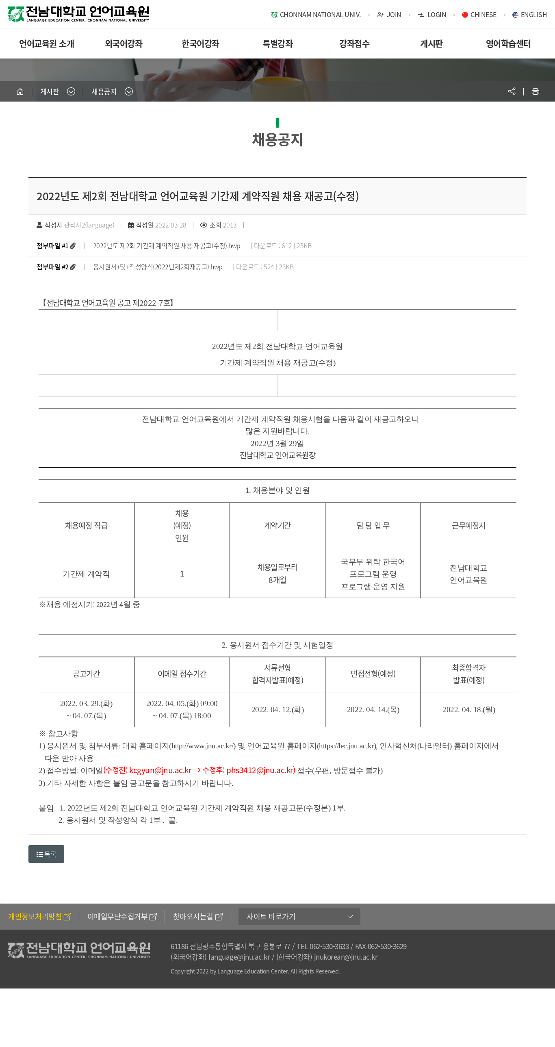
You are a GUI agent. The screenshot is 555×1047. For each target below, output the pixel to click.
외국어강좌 (124, 43)
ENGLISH (534, 14)
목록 (49, 854)
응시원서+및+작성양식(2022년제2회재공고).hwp (158, 266)
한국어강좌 (200, 43)
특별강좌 (277, 43)
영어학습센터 (508, 43)
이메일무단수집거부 (117, 916)
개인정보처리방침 (35, 916)
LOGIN (436, 14)
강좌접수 (354, 43)
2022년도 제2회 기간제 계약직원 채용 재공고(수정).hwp (167, 245)
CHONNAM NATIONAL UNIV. (320, 14)
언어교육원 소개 (46, 43)
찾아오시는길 (193, 916)
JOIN (393, 14)
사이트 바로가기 (271, 916)
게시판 (431, 43)
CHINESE (483, 14)
